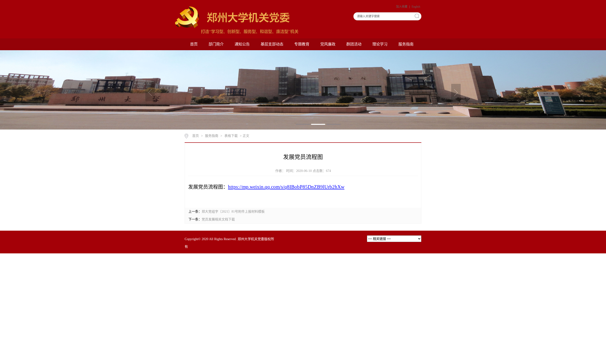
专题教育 (301, 44)
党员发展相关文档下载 (218, 219)
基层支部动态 (272, 44)
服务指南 (406, 44)
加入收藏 (402, 6)
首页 (194, 44)
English (416, 6)
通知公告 (242, 44)
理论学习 (380, 44)
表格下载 (231, 136)
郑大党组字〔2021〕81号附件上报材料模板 (233, 211)
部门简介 (216, 44)
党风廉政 (327, 44)
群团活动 (353, 44)
